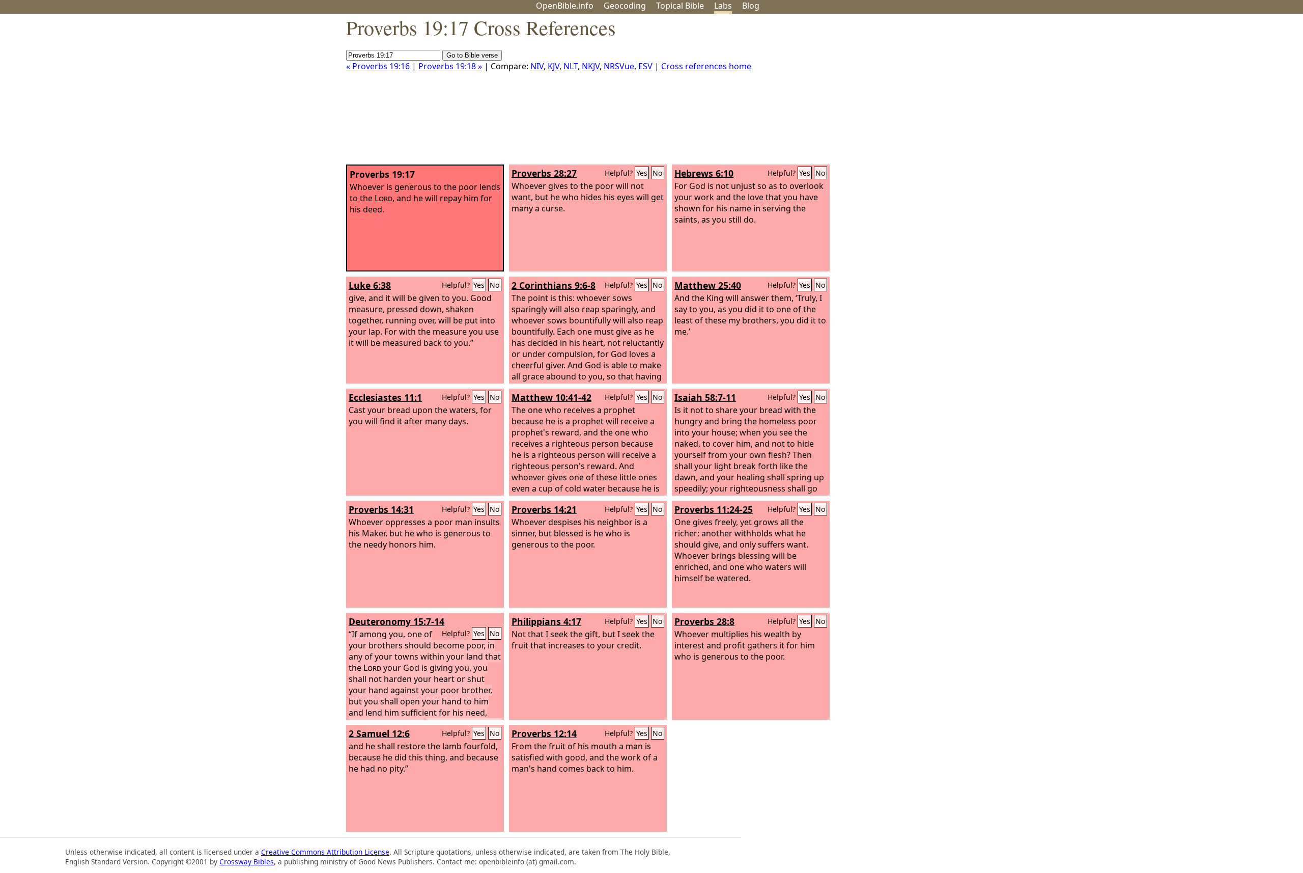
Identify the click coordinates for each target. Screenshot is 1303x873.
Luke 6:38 (370, 285)
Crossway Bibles (246, 861)
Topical (680, 5)
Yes (641, 173)
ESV (645, 66)
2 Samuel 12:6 (379, 733)
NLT (570, 66)
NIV (537, 66)
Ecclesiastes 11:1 (385, 397)
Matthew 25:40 (707, 285)
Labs (723, 5)
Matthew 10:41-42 (551, 397)
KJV (553, 66)
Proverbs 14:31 (381, 509)
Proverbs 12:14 (544, 733)
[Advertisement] (1200, 93)
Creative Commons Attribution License (325, 852)
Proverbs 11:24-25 (713, 509)
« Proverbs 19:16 (378, 66)
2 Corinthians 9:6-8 (554, 285)
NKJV (591, 66)
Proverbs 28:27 (544, 173)
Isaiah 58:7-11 (705, 397)
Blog (750, 5)
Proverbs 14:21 (544, 509)
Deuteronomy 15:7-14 (396, 621)
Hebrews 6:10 (703, 173)
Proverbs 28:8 (704, 621)
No (658, 173)
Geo (625, 5)
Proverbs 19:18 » (450, 66)
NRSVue (619, 66)
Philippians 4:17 (546, 621)
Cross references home (706, 66)
